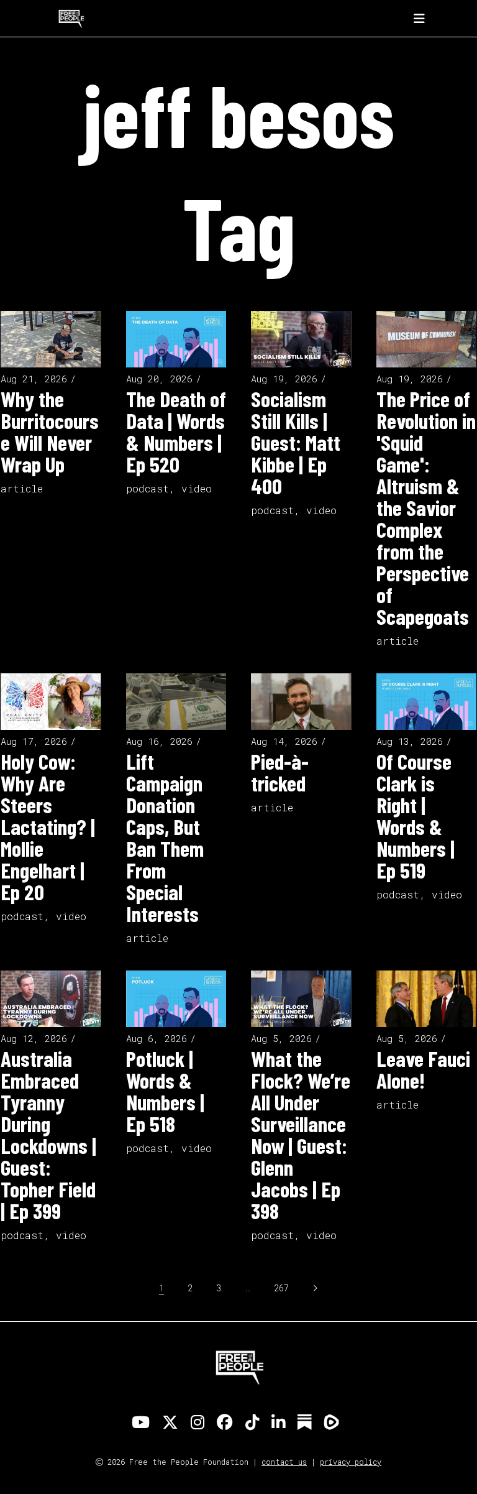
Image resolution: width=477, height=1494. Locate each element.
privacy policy (350, 1462)
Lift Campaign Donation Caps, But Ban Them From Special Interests (165, 837)
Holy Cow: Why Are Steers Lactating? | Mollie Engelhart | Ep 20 (48, 826)
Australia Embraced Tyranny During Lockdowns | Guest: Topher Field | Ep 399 (48, 1134)
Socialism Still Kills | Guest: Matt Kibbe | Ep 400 (295, 442)
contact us (284, 1462)
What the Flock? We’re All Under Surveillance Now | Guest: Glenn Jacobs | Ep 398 (300, 1134)
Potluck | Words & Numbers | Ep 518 (165, 1091)
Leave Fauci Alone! (423, 1069)
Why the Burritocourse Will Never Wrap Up (50, 431)
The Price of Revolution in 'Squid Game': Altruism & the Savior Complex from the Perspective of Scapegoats (426, 507)
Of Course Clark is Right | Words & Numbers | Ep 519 (415, 815)
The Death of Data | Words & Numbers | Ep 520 (176, 431)
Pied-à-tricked (280, 772)
